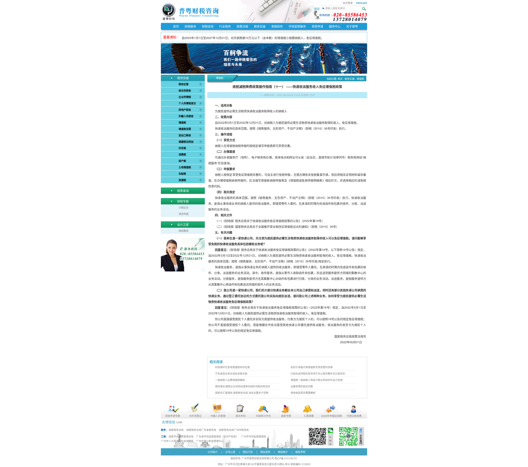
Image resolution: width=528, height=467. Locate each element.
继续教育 (184, 230)
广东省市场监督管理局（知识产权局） (217, 436)
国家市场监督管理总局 (181, 436)
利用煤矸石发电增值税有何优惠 (232, 367)
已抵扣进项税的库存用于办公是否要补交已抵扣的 (318, 373)
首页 (176, 26)
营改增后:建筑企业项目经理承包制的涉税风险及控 (242, 386)
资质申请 (317, 26)
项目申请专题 (172, 415)
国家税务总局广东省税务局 (201, 430)
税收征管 (184, 84)
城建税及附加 (186, 142)
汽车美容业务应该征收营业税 (231, 373)
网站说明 (265, 452)
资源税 (182, 180)
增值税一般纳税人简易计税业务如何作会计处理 (317, 380)
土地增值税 (185, 167)
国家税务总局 (176, 430)
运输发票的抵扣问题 (302, 386)
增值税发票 (185, 129)
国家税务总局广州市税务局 (234, 430)
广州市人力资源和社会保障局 (177, 441)
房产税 (182, 161)
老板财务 (277, 26)
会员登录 (348, 3)
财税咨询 (207, 26)
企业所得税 (185, 97)
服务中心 (335, 26)
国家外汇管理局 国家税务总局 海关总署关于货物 (241, 392)
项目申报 (184, 214)
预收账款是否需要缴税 (303, 392)
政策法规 (242, 26)
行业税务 (225, 26)
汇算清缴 (309, 415)
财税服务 (190, 26)
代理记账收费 (354, 415)
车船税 (182, 174)
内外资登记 (195, 415)
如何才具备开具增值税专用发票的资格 (312, 367)
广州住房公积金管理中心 (210, 441)
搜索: (317, 9)
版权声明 (300, 452)
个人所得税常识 (187, 103)
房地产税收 (185, 110)
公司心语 (230, 452)
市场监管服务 (297, 26)
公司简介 (213, 452)
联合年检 (241, 415)
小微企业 (184, 207)
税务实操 (259, 26)
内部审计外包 (263, 415)
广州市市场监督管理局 (253, 436)
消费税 (182, 154)
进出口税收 (185, 135)
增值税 (182, 122)
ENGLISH (361, 3)
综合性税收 (185, 90)
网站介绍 (248, 452)
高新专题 (286, 415)
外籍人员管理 (218, 415)
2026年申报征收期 (331, 415)
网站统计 (283, 452)
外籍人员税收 (186, 116)
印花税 (182, 148)
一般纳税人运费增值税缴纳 (230, 380)
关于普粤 (352, 26)
